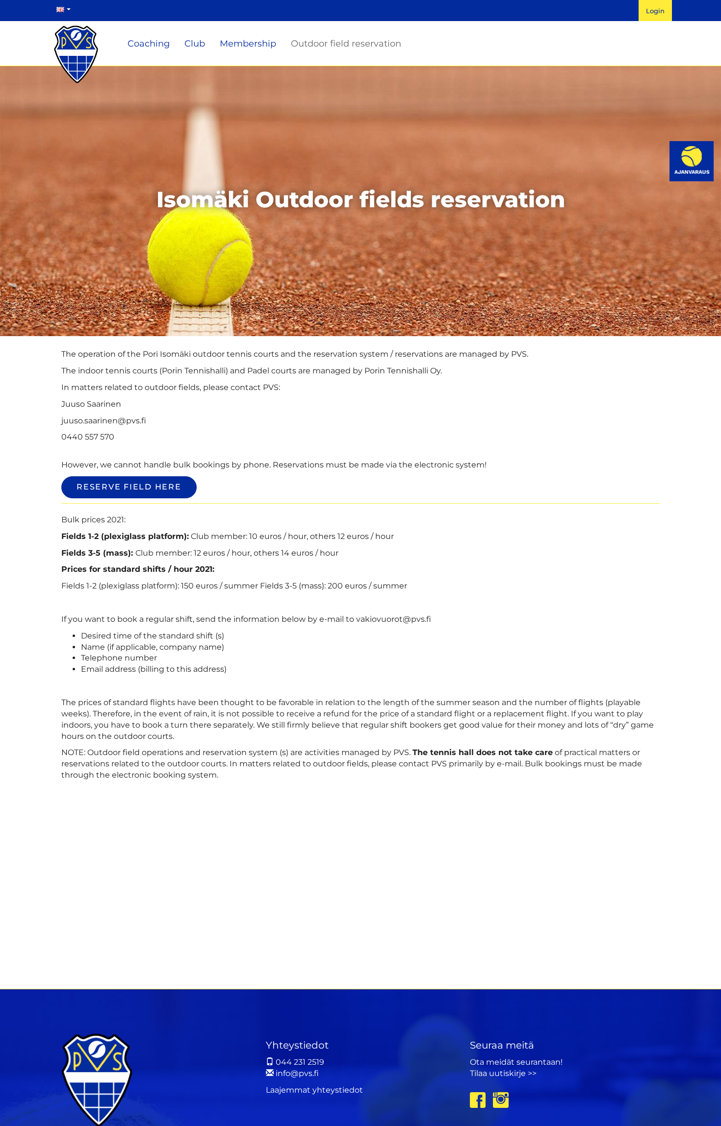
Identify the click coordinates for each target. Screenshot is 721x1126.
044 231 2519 (299, 1062)
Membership (248, 43)
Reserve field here (129, 486)
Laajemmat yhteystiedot (314, 1090)
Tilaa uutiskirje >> (503, 1073)
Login (655, 11)
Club (194, 43)
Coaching (149, 43)
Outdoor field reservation (346, 43)
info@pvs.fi (296, 1073)
